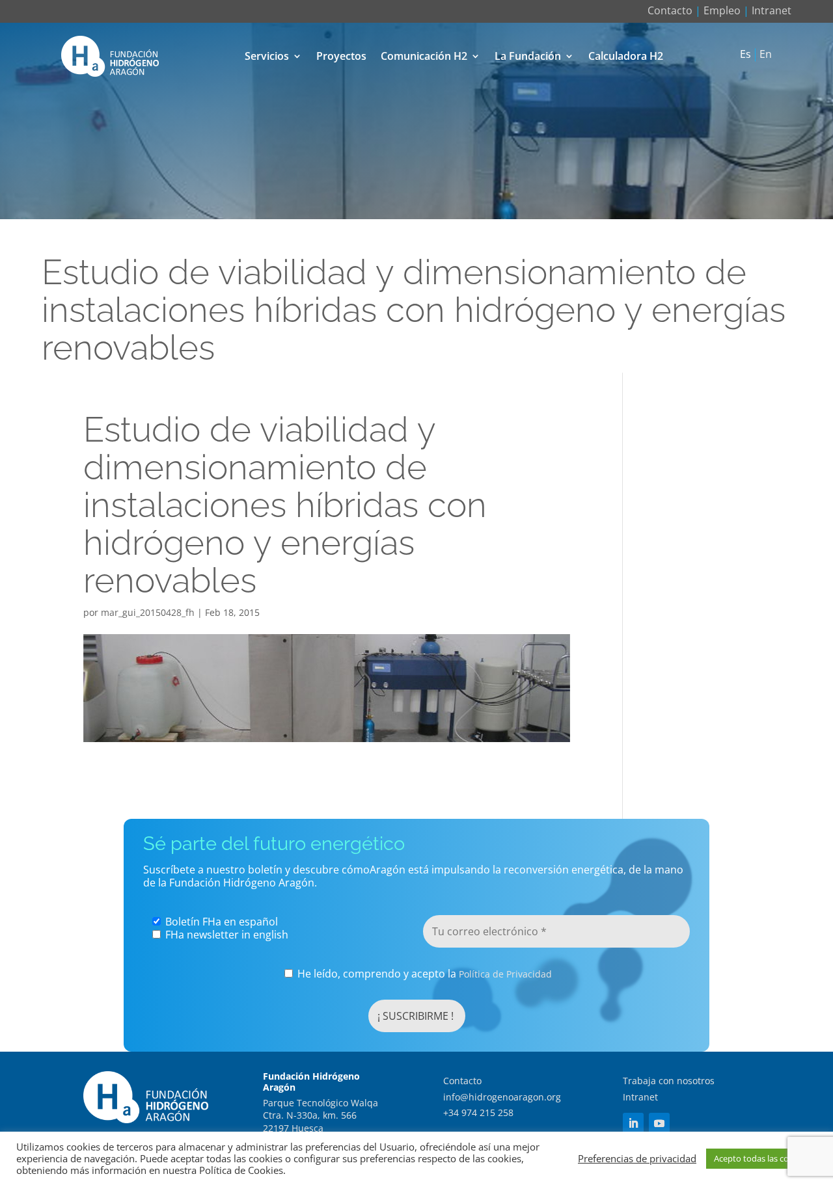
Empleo (722, 10)
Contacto (670, 10)
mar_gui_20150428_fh (148, 612)
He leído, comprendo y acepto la (423, 974)
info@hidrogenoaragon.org (502, 1097)
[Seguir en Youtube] (659, 1123)
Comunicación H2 (424, 56)
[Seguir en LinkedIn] (633, 1123)
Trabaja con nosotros (669, 1080)
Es (745, 54)
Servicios (267, 56)
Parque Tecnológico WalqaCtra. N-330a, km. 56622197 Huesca (320, 1115)
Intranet (771, 10)
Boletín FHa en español (220, 921)
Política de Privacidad (505, 974)
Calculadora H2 (625, 56)
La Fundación (528, 56)
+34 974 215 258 (478, 1112)
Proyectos (341, 56)
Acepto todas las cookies (761, 1158)
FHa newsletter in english (225, 934)
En (765, 54)
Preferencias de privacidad (637, 1158)
